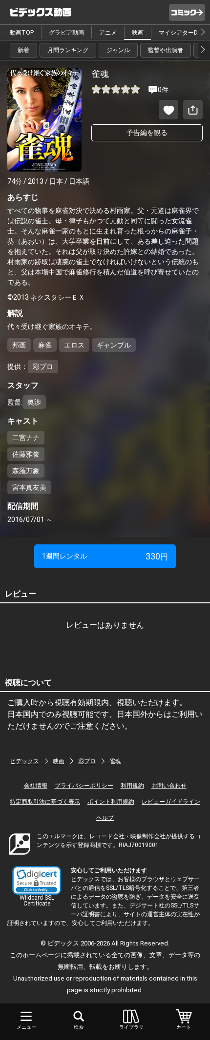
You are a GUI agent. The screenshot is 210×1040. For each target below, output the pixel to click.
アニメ (108, 32)
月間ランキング (67, 50)
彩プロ (87, 761)
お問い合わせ (169, 785)
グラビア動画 (66, 32)
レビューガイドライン (171, 801)
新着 (23, 50)
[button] (36, 880)
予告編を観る (147, 132)
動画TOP (22, 32)
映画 (138, 32)
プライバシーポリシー (84, 785)
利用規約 (132, 785)
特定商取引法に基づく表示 (45, 801)
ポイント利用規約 (110, 801)
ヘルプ (105, 817)
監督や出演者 (165, 50)
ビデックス (24, 761)
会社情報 (35, 785)
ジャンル (118, 50)
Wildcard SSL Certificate (37, 900)
